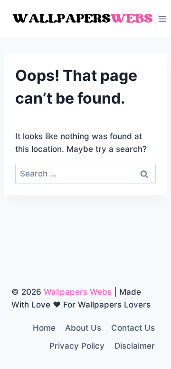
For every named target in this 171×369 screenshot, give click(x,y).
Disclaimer (134, 346)
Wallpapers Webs (78, 292)
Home (44, 328)
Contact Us (133, 328)
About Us (83, 328)
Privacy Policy (76, 346)
